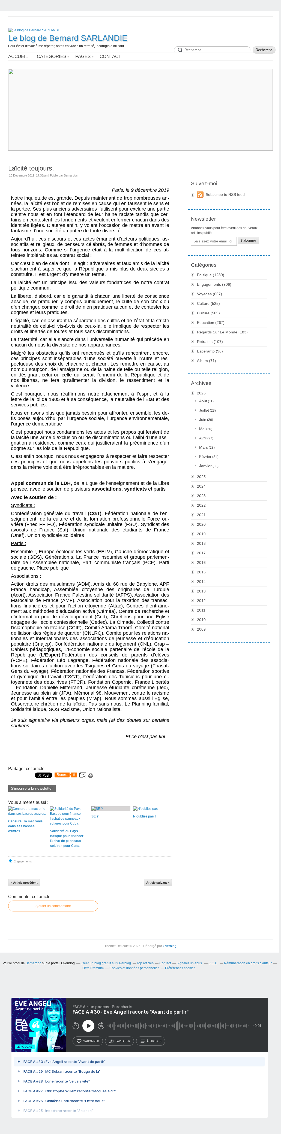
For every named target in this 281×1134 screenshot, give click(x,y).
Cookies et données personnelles (134, 968)
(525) (208, 303)
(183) (222, 332)
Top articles (145, 963)
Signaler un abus (190, 963)
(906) (214, 284)
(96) (210, 351)
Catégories (51, 56)
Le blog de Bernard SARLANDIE (67, 38)
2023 (201, 496)
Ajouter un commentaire (53, 906)
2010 (201, 620)
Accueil (18, 56)
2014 (201, 581)
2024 (201, 486)
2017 (201, 553)
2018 (201, 543)
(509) (208, 313)
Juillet (204, 410)
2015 (201, 572)
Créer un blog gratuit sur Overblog (105, 963)
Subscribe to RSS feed (225, 194)
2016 (201, 562)
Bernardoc (33, 963)
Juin (202, 419)
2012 (201, 600)
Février (205, 456)
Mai (202, 429)
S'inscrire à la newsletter (32, 788)
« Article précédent (24, 882)
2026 (201, 393)
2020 (201, 524)
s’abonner (91, 1041)
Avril (203, 438)
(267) (211, 322)
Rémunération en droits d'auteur (248, 963)
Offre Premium (93, 968)
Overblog (170, 946)
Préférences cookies (180, 968)
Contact (110, 56)
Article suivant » (157, 882)
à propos (154, 1041)
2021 (201, 515)
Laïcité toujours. (31, 168)
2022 (201, 505)
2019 (201, 534)
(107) (210, 341)
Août (203, 401)
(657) (209, 294)
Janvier (205, 466)
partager (123, 1041)
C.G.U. (213, 963)
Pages (83, 56)
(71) (206, 360)
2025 (201, 477)
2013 (201, 591)
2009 (201, 629)
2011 (201, 610)
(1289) (210, 275)
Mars (203, 447)
